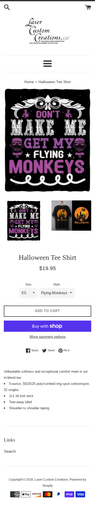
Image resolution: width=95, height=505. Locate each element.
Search (10, 451)
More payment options (48, 337)
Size (28, 284)
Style (56, 284)
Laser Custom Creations (51, 479)
